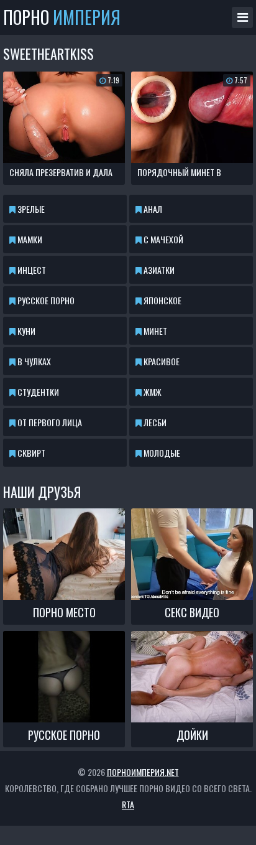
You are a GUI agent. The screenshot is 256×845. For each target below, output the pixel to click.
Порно (62, 17)
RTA (128, 804)
